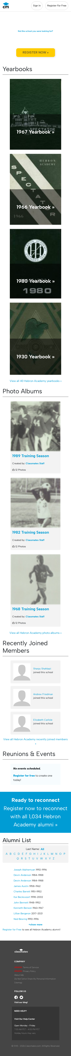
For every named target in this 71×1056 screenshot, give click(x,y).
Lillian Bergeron (22, 913)
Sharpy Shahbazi (42, 668)
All (42, 849)
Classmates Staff (35, 463)
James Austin (21, 886)
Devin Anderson (22, 875)
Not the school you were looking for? (35, 31)
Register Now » (36, 52)
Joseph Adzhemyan (24, 869)
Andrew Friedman (43, 694)
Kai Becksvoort (22, 897)
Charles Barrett (22, 891)
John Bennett (21, 902)
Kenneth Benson (23, 908)
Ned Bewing (20, 919)
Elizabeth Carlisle (42, 719)
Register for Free (12, 929)
